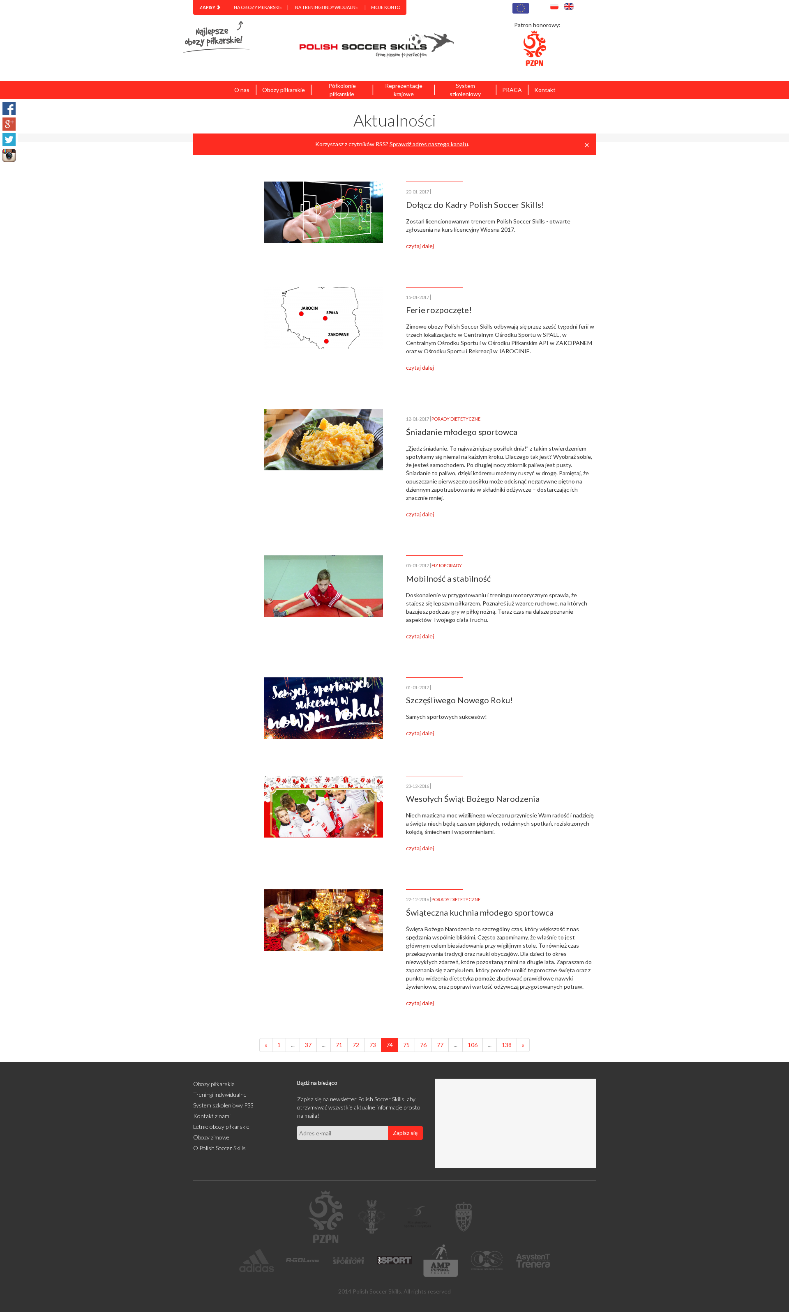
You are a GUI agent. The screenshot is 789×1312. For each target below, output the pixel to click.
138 (507, 1044)
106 (473, 1044)
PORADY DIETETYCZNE (455, 418)
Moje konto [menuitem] (385, 7)
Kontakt (545, 89)
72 (356, 1044)
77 (440, 1044)
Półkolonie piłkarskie (342, 89)
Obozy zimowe (211, 1137)
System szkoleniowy (465, 89)
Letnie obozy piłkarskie (221, 1126)
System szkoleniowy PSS (223, 1105)
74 (389, 1044)
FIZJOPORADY (446, 565)
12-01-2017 (417, 418)
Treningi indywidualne (220, 1094)
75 (406, 1044)
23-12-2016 (417, 786)
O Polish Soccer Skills (219, 1147)
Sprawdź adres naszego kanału (429, 143)
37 (308, 1044)
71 (339, 1044)
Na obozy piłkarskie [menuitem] (258, 7)
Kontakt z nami (212, 1115)
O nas (241, 89)
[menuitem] (210, 7)
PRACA (512, 89)
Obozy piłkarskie (283, 89)
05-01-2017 (417, 565)
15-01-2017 (417, 297)
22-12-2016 (417, 899)
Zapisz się (405, 1132)
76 (423, 1044)
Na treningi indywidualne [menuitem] (326, 7)
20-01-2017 (417, 191)
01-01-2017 (417, 687)
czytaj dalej (420, 245)
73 (372, 1044)
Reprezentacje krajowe (403, 89)
